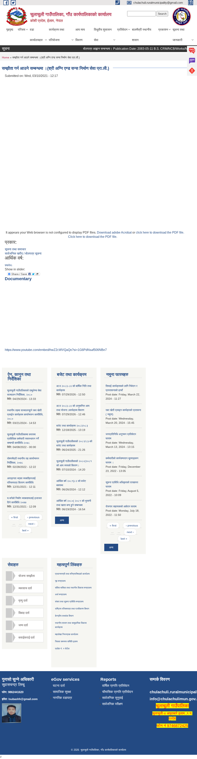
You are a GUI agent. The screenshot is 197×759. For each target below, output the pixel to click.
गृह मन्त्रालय (60, 581)
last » (25, 530)
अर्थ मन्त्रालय (61, 594)
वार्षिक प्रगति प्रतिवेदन (115, 686)
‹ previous (33, 517)
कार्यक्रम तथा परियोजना (56, 35)
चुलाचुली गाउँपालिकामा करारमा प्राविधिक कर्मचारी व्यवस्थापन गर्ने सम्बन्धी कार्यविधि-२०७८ (23, 438)
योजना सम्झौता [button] (26, 575)
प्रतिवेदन (122, 29)
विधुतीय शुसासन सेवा (103, 35)
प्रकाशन (163, 29)
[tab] (24, 575)
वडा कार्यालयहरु (36, 35)
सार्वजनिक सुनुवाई (112, 698)
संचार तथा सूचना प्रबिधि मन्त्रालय (69, 601)
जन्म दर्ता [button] (23, 625)
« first (14, 517)
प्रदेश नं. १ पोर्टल (62, 648)
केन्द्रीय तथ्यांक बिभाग (64, 615)
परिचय (21, 29)
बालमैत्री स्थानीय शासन (141, 35)
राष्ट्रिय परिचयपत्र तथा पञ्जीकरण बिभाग (72, 608)
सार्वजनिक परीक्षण (112, 704)
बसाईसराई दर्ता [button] (26, 637)
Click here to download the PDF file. (92, 236)
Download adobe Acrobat (114, 232)
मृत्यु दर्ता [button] (23, 600)
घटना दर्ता (59, 686)
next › (31, 523)
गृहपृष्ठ (9, 29)
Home (5, 57)
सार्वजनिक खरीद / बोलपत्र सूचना (23, 253)
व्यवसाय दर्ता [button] (25, 588)
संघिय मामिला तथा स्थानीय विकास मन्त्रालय (73, 587)
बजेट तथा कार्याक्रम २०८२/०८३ (72, 425)
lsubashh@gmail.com (23, 699)
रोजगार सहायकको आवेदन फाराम (121, 506)
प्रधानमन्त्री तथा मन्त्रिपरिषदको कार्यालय (72, 573)
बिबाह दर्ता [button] (23, 612)
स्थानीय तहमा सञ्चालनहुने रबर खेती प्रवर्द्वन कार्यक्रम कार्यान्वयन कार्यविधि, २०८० (25, 414)
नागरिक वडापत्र (62, 698)
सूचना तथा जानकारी (178, 35)
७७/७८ (9, 265)
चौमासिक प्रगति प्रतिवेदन (117, 692)
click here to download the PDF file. (160, 232)
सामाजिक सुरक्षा (62, 692)
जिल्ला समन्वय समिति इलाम (66, 641)
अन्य (62, 520)
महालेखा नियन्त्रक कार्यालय (66, 634)
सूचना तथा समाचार (15, 249)
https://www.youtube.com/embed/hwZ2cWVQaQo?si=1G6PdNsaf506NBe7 (56, 349)
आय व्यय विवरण (80, 35)
